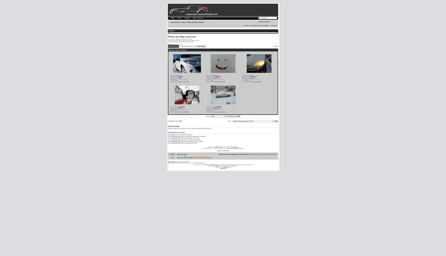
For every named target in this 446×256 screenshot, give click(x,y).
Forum (179, 18)
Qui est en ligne (173, 126)
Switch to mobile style (223, 150)
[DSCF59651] (223, 104)
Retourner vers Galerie (175, 121)
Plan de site (179, 157)
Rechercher (255, 25)
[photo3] (187, 72)
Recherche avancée (264, 21)
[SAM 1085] (223, 72)
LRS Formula (171, 162)
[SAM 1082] (187, 104)
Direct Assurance (172, 161)
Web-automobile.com (211, 164)
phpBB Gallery (218, 147)
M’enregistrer (264, 25)
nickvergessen (234, 147)
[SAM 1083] (259, 72)
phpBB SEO (223, 168)
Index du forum (175, 22)
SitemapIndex (189, 157)
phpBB (217, 166)
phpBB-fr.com (227, 167)
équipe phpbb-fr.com (237, 148)
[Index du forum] (194, 14)
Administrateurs (179, 44)
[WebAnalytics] (223, 173)
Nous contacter (198, 18)
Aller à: (230, 121)
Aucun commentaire (184, 81)
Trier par (208, 116)
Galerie (184, 22)
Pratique (187, 18)
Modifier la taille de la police (275, 22)
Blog (172, 18)
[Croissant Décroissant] (234, 116)
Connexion (274, 25)
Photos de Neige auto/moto (195, 22)
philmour (216, 78)
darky (228, 148)
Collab (179, 78)
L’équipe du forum (224, 154)
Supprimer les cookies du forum (241, 154)
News (172, 157)
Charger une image (173, 45)
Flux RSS (198, 157)
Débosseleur (217, 108)
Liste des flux (207, 157)
